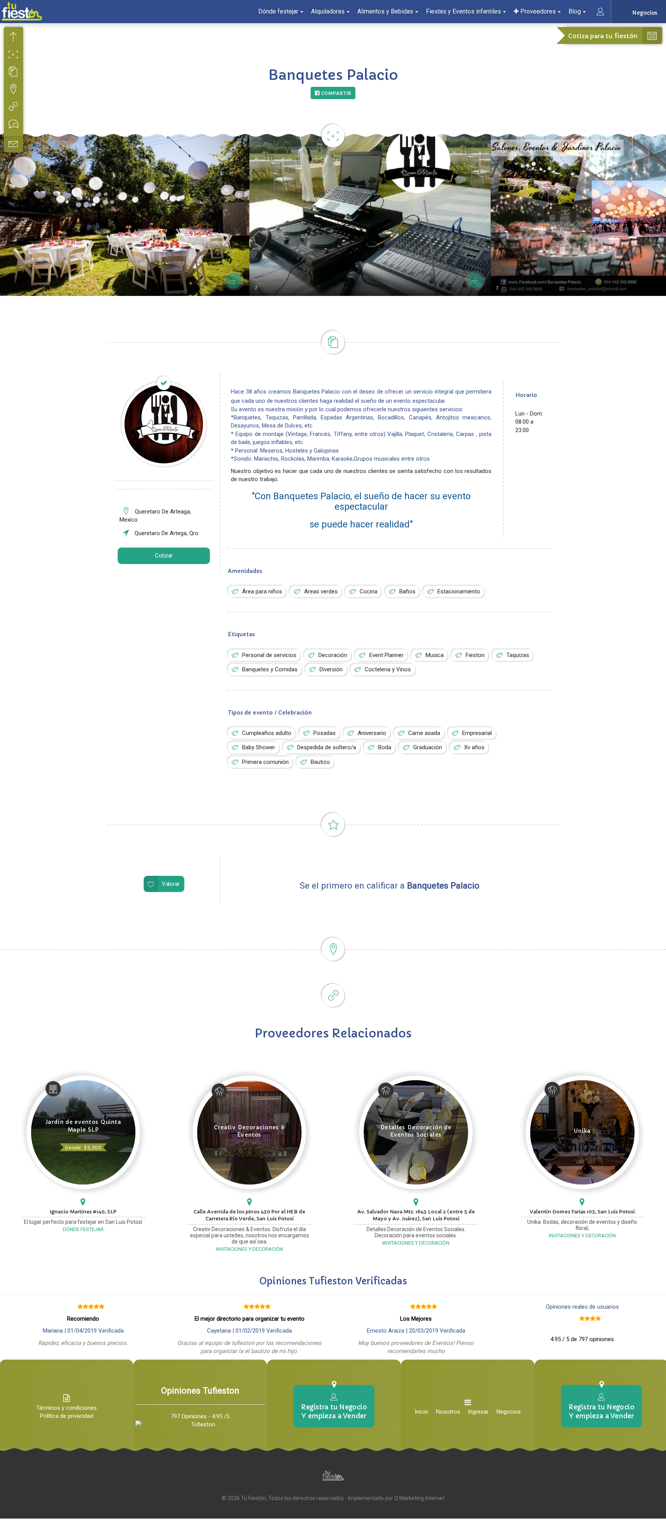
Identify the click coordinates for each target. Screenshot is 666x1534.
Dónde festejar (278, 11)
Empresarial (477, 733)
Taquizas (517, 655)
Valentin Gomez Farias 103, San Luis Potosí (582, 1211)
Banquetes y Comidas (270, 669)
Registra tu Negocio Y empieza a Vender (334, 1411)
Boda (384, 747)
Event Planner (386, 655)
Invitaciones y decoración (249, 1249)
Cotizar (164, 555)
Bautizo (320, 762)
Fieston (475, 655)
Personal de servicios (269, 655)
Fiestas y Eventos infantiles (463, 11)
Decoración (332, 655)
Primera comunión (265, 762)
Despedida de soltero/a (326, 747)
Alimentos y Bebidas (385, 11)
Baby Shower (258, 747)
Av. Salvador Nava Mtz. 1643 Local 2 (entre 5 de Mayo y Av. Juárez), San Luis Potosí (416, 1215)
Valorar (171, 884)
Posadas (324, 733)
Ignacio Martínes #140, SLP (83, 1211)
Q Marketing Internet (419, 1498)
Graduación (427, 747)
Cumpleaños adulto (266, 733)
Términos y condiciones (66, 1407)
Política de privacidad (66, 1415)
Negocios (508, 1411)
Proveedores (537, 11)
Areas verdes (321, 591)
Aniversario (372, 733)
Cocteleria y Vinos (388, 669)
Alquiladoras (328, 11)
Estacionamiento (458, 591)
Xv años (474, 747)
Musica (435, 655)
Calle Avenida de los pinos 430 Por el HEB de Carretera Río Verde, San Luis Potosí (249, 1215)
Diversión (331, 669)
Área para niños (262, 591)
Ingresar (478, 1411)
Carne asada (424, 733)
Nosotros (448, 1411)
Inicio (421, 1411)
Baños (407, 591)
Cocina (368, 591)
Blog (574, 11)
